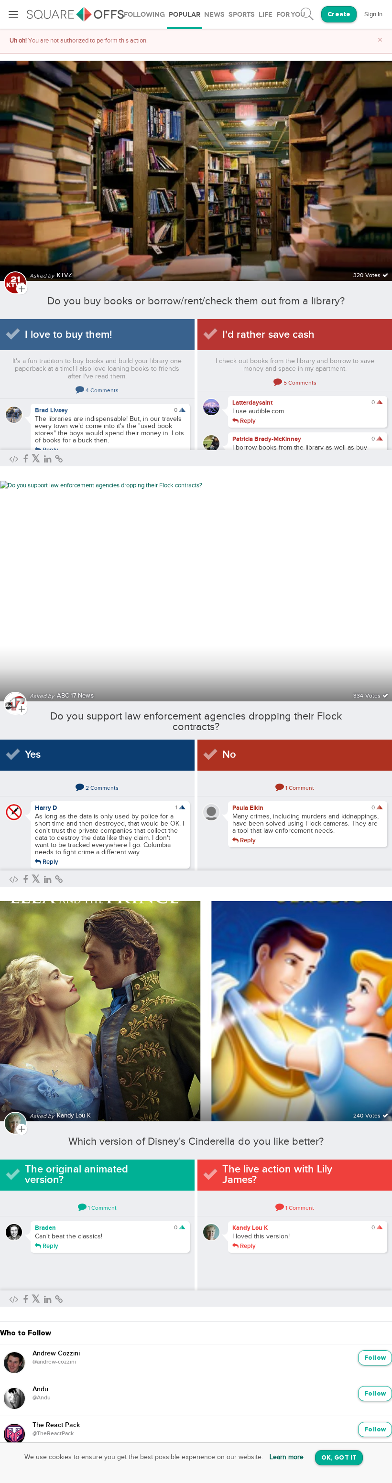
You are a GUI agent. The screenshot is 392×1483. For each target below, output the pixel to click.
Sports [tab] (242, 15)
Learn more (287, 1457)
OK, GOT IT (339, 1458)
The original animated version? (76, 1174)
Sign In (373, 14)
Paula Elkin (247, 808)
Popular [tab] (184, 15)
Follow (375, 1358)
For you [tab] (290, 15)
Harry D (46, 808)
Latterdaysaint (252, 403)
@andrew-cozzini (54, 1362)
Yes (33, 754)
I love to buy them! (68, 334)
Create (338, 14)
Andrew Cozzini (56, 1353)
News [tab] (214, 15)
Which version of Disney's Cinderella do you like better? (196, 1141)
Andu (40, 1389)
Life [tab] (265, 15)
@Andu (42, 1398)
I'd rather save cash (268, 334)
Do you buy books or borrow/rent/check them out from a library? (196, 301)
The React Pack (56, 1425)
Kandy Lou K (250, 1228)
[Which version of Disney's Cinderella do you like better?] (196, 1005)
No (229, 754)
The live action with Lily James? (277, 1174)
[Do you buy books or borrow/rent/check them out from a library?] (196, 165)
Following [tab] (144, 15)
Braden (45, 1228)
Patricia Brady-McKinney (266, 439)
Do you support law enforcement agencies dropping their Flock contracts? (196, 721)
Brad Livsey (51, 410)
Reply (49, 449)
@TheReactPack (53, 1433)
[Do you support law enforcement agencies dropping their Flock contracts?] (196, 585)
